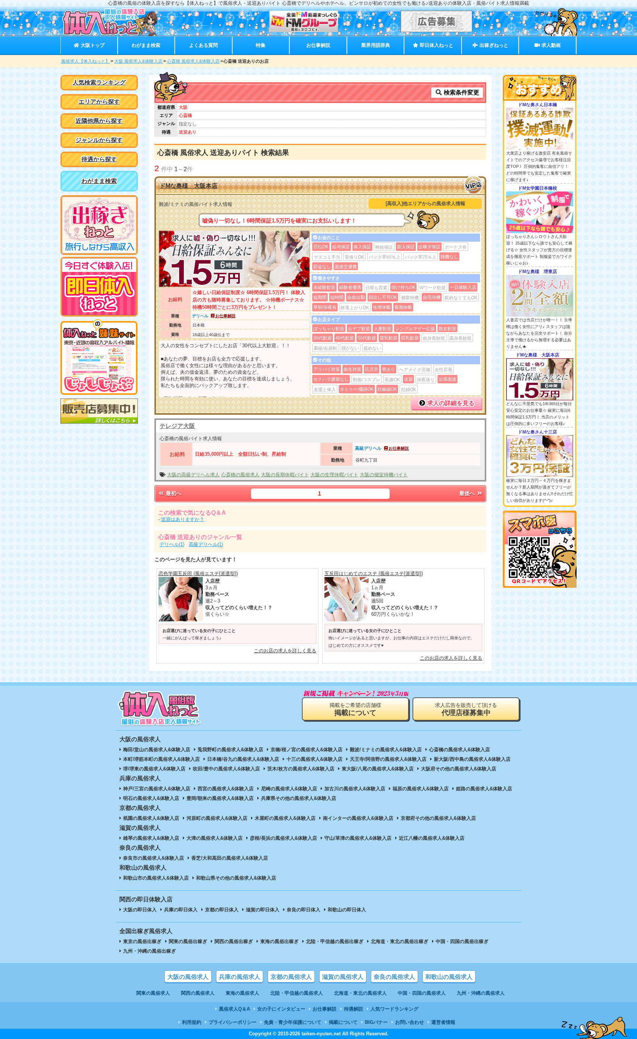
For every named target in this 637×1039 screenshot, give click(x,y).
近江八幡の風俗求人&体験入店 (431, 838)
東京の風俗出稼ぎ (142, 941)
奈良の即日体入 (303, 909)
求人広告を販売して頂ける (466, 709)
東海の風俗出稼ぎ (279, 941)
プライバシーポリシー (233, 1022)
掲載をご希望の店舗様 (355, 709)
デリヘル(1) (172, 544)
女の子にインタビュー (281, 1009)
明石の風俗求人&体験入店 (151, 798)
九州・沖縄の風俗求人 (481, 993)
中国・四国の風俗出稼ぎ (462, 941)
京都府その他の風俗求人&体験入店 (438, 818)
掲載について (343, 1022)
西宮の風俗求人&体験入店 (226, 788)
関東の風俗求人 (153, 993)
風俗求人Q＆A (234, 1009)
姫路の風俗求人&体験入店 (484, 788)
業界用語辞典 (375, 45)
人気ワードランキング (394, 1009)
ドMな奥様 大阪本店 (188, 186)
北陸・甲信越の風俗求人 (296, 993)
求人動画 (550, 45)
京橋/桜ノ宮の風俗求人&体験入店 (306, 749)
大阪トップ (92, 45)
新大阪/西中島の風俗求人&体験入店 (472, 759)
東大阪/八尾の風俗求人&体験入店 (378, 769)
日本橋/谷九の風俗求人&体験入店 (243, 759)
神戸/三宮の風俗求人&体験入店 (156, 788)
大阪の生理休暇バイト (334, 474)
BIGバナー (376, 1022)
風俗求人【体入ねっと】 (85, 61)
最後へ (467, 493)
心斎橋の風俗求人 (240, 474)
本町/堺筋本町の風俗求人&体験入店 (161, 759)
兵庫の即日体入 (181, 909)
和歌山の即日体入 (347, 909)
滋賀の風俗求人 (342, 977)
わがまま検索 (146, 45)
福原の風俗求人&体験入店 (421, 788)
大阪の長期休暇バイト (285, 474)
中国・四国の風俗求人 (422, 993)
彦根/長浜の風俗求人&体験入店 (283, 838)
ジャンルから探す (99, 140)
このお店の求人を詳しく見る (285, 650)
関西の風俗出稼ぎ (234, 941)
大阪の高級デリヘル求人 (193, 474)
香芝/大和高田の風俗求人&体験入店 (229, 858)
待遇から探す (99, 159)
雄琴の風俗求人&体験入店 (151, 838)
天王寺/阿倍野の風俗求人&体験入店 (388, 759)
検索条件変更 (460, 92)
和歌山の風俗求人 (449, 977)
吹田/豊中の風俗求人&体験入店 (226, 769)
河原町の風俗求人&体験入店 (217, 818)
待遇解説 (353, 1009)
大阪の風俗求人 (188, 977)
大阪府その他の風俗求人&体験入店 (458, 769)
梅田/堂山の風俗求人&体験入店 (156, 749)
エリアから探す (99, 102)
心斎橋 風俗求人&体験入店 (193, 61)
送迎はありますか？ (182, 519)
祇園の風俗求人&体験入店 (151, 818)
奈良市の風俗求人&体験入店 (153, 858)
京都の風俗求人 (291, 977)
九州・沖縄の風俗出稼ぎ (149, 951)
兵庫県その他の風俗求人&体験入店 (298, 798)
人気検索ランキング (99, 82)
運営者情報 (443, 1022)
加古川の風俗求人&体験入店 (354, 788)
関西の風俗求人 (198, 993)
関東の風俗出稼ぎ (188, 941)
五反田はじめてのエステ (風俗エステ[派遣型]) (373, 573)
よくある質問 (203, 45)
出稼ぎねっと (493, 45)
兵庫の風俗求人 (239, 977)
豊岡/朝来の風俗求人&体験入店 (220, 798)
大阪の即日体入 (140, 909)
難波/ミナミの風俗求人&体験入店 (386, 749)
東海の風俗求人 (242, 993)
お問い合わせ (409, 1022)
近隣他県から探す (99, 121)
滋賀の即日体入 (262, 909)
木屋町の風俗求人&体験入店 (285, 818)
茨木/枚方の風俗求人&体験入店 (300, 769)
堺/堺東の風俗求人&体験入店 (154, 769)
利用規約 (191, 1022)
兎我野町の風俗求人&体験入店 (230, 749)
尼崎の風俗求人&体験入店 (289, 788)
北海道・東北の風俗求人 (360, 993)
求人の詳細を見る (450, 403)
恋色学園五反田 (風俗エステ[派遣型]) (198, 573)
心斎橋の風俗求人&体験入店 (459, 749)
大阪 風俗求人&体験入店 (138, 61)
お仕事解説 (318, 45)
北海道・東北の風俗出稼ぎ (399, 941)
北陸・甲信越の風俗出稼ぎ (334, 941)
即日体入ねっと (435, 45)
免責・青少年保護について (292, 1022)
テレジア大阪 (177, 426)
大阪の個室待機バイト (384, 474)
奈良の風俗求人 (394, 977)
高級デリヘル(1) (206, 544)
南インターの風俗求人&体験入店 (358, 818)
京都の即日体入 (222, 909)
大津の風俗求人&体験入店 (215, 838)
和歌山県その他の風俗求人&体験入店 (236, 878)
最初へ (172, 493)
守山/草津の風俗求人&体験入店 (357, 838)
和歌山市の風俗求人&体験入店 (156, 878)
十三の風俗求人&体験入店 (314, 759)
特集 (260, 45)
